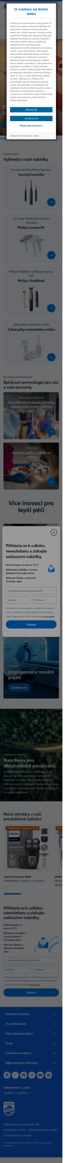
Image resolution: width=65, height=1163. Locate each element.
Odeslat (31, 624)
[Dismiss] (54, 532)
